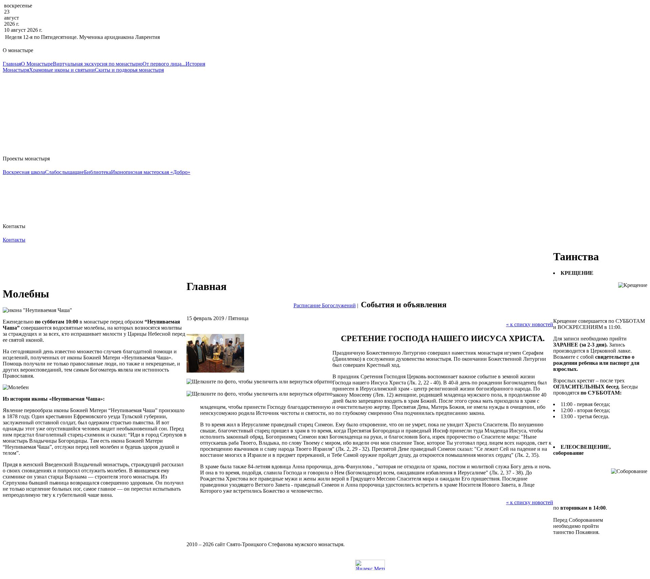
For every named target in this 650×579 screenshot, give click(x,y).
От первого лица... (164, 64)
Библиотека (97, 172)
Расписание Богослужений (325, 305)
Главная (12, 64)
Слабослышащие (64, 172)
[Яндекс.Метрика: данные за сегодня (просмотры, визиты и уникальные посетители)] (370, 565)
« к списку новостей (529, 324)
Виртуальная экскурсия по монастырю (98, 64)
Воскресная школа (24, 172)
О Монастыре (37, 64)
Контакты (14, 240)
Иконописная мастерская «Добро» (150, 172)
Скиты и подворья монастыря (129, 70)
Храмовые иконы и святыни (62, 70)
